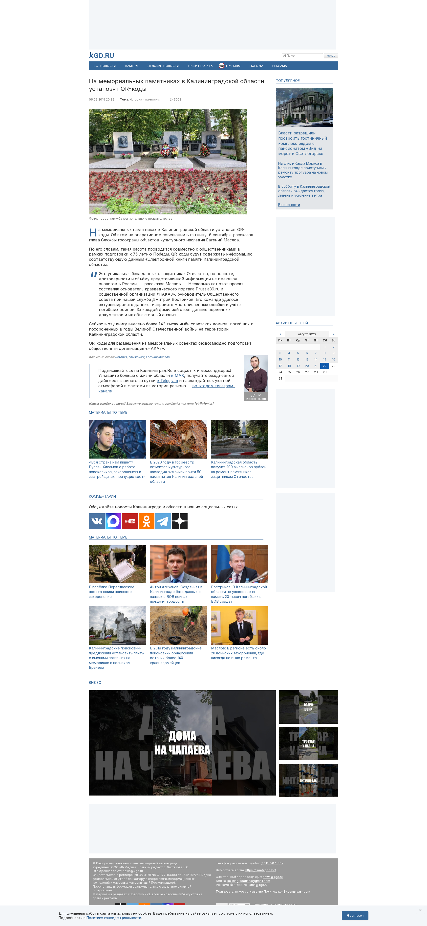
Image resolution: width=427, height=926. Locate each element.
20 (307, 366)
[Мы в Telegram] (163, 521)
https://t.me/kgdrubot (260, 870)
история (121, 357)
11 (289, 359)
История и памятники (145, 99)
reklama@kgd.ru (256, 885)
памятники (136, 357)
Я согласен (355, 915)
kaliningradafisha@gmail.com (248, 881)
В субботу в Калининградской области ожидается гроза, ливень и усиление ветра (304, 190)
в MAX (177, 375)
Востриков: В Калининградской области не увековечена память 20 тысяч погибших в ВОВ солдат (239, 594)
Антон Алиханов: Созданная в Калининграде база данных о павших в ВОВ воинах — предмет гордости (176, 594)
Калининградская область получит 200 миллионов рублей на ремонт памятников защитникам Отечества (238, 469)
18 (289, 366)
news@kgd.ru (273, 877)
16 (333, 359)
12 (298, 359)
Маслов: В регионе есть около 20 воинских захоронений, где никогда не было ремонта (238, 653)
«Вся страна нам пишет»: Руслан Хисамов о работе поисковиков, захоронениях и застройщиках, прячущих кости (117, 469)
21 (315, 366)
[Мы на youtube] (130, 521)
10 (280, 359)
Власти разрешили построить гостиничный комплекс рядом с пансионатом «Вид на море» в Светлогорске (302, 143)
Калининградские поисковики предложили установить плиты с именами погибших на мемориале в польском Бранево (116, 658)
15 (324, 359)
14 (316, 359)
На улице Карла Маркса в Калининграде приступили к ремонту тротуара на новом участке (303, 170)
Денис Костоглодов (256, 397)
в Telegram (167, 380)
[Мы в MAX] (113, 521)
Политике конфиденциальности (113, 918)
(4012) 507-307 (272, 863)
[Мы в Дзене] (180, 521)
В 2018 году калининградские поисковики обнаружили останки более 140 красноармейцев (176, 655)
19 (298, 366)
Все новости (289, 205)
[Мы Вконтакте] (97, 521)
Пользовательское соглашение (239, 891)
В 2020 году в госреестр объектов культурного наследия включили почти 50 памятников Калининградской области (176, 472)
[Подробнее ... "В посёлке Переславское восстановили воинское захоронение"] (117, 582)
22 (324, 366)
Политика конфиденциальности (287, 891)
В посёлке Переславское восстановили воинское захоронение (111, 592)
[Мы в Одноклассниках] (146, 521)
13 (307, 359)
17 (280, 366)
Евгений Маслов (158, 357)
